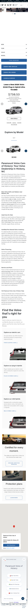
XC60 (2, 204)
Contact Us (17, 603)
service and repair (5, 271)
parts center (21, 281)
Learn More (14, 497)
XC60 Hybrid (10, 204)
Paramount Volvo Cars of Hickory (3, 603)
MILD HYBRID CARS (9, 410)
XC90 (24, 204)
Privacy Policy (7, 603)
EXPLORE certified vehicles (14, 463)
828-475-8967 (11, 548)
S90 (15, 199)
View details (14, 118)
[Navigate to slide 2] (14, 13)
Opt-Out (21, 603)
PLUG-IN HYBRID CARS (10, 375)
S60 (10, 199)
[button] (14, 527)
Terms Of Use (11, 603)
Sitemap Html (14, 603)
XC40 (14, 202)
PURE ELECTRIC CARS (10, 342)
